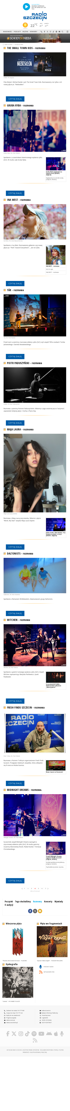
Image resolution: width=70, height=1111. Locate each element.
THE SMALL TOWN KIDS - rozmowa (26, 48)
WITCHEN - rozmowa (18, 620)
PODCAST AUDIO (48, 966)
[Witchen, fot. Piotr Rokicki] (35, 645)
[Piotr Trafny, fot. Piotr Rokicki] (35, 733)
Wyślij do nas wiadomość (59, 32)
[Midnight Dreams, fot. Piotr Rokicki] (35, 815)
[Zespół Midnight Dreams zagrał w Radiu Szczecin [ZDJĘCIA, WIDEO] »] (55, 848)
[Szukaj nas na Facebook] (7, 1031)
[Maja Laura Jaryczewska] (35, 473)
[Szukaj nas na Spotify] (34, 1031)
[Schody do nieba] (35, 38)
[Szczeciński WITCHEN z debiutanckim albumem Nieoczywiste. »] (55, 677)
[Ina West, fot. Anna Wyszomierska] (35, 221)
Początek (9, 901)
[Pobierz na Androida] (49, 1031)
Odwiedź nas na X (47, 32)
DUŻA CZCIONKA (46, 1020)
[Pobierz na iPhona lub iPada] (56, 1031)
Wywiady (59, 901)
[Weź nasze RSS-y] (35, 1038)
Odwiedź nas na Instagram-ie (50, 32)
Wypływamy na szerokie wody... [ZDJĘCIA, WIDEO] (55, 178)
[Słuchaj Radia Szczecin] (26, 6)
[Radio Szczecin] (35, 16)
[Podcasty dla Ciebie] (62, 1031)
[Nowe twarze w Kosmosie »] (55, 765)
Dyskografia (12, 964)
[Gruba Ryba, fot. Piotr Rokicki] (35, 131)
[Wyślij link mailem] (40, 911)
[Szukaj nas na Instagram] (21, 1031)
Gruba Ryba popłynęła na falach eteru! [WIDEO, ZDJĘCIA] (54, 173)
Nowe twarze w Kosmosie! (54, 772)
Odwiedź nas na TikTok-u (53, 32)
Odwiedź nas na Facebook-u (44, 32)
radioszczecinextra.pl (12, 1022)
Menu (67, 32)
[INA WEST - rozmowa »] (55, 255)
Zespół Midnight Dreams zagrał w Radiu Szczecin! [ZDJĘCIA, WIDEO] (54, 857)
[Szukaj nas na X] (14, 1031)
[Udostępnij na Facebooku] (30, 911)
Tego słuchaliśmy (23, 901)
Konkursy (33, 32)
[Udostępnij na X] (35, 911)
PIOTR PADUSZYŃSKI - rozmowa (24, 363)
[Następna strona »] (47, 889)
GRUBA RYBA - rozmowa (20, 105)
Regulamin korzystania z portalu (49, 1050)
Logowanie (44, 1018)
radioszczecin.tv (46, 1010)
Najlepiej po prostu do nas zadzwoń (41, 32)
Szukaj (62, 32)
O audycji (9, 904)
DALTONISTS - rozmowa (20, 553)
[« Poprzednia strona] (22, 889)
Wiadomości (7, 32)
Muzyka (25, 32)
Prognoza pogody (11, 1018)
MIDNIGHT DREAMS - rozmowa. (24, 790)
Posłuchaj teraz (45, 1015)
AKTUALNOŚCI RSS (48, 972)
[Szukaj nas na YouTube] (41, 1031)
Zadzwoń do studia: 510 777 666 (15, 1010)
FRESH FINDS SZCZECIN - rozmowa (26, 707)
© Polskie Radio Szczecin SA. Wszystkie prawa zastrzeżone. (23, 1050)
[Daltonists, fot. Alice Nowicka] (35, 575)
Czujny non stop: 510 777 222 (14, 1013)
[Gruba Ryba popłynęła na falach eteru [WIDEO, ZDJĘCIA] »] (55, 163)
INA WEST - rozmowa (19, 200)
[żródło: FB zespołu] (35, 64)
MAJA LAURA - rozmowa (20, 429)
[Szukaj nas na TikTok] (27, 1031)
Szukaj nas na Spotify (56, 32)
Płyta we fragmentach (51, 923)
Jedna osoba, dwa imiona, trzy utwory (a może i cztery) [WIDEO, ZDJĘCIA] (55, 534)
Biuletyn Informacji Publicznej (49, 1013)
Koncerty (48, 901)
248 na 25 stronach (35, 891)
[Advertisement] (18, 1071)
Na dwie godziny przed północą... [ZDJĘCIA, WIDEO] (55, 863)
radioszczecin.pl (10, 1020)
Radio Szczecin (8, 44)
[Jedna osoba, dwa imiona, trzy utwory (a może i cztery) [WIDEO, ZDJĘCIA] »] (55, 524)
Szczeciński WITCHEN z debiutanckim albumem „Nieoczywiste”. (53, 685)
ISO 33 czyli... (49, 269)
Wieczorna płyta (14, 923)
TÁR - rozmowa (15, 290)
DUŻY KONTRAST (46, 1022)
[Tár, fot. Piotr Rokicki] (35, 315)
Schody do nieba (19, 44)
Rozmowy (37, 901)
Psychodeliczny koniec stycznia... (55, 867)
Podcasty (17, 32)
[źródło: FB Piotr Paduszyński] (35, 385)
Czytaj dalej (15, 99)
